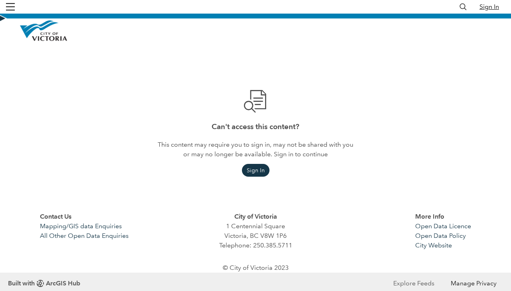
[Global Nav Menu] (10, 7)
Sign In (489, 6)
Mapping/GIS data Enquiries (81, 226)
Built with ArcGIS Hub (44, 283)
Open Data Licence (443, 226)
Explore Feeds (413, 283)
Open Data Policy (440, 235)
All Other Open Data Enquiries (84, 235)
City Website (433, 245)
